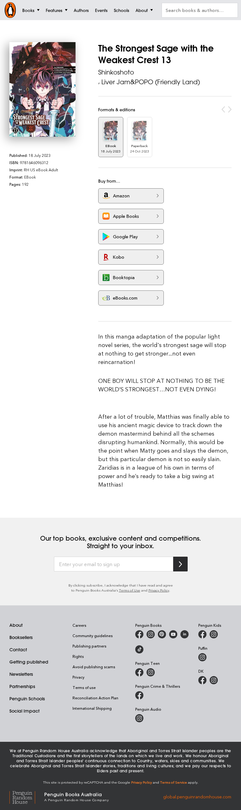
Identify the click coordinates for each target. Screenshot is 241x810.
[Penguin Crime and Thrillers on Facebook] (139, 695)
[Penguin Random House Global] (26, 796)
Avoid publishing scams (93, 666)
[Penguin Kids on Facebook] (202, 634)
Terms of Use (129, 590)
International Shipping (92, 708)
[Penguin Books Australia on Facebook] (139, 634)
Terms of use (84, 687)
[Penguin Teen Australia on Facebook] (139, 672)
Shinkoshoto (116, 72)
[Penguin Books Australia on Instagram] (151, 634)
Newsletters (21, 674)
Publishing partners (89, 646)
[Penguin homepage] (10, 10)
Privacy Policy (158, 590)
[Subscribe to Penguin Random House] (180, 564)
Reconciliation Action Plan (95, 698)
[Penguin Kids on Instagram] (214, 634)
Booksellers (21, 637)
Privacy (78, 677)
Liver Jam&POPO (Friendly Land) (150, 82)
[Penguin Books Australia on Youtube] (173, 634)
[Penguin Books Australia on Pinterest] (162, 634)
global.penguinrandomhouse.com (197, 796)
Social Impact (24, 711)
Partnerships (22, 686)
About (16, 625)
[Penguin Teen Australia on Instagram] (151, 672)
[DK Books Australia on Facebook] (202, 680)
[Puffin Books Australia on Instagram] (202, 657)
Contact (18, 650)
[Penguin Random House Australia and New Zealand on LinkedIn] (184, 634)
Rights (78, 656)
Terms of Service (173, 782)
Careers (79, 625)
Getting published (28, 662)
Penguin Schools (27, 699)
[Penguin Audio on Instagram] (139, 718)
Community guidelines (92, 635)
